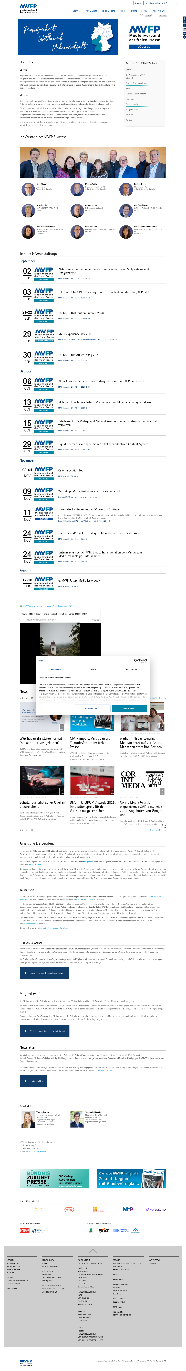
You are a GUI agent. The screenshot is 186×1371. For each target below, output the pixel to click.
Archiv (115, 1274)
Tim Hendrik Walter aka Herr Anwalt (90, 1274)
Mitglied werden (13, 1266)
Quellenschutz (28, 797)
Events (134, 11)
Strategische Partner (122, 1315)
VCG (21, 733)
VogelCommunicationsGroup (33, 733)
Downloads (117, 1294)
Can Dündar (82, 1281)
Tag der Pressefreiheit (87, 1292)
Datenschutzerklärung (104, 1070)
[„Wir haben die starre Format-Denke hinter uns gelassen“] (42, 716)
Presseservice (118, 1279)
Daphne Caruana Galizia (86, 1287)
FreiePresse (106, 733)
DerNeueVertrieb (80, 797)
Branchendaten (84, 1314)
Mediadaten (142, 1361)
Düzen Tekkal (82, 1278)
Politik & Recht (108, 11)
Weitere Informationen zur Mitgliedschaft (47, 1031)
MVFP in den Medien (120, 1291)
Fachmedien (82, 1321)
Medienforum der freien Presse (90, 1337)
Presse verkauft (47, 1274)
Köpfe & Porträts (85, 1318)
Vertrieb (103, 797)
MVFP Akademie (13, 1289)
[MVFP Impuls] (184, 33)
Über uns (76, 11)
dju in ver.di (88, 899)
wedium (131, 733)
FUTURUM (90, 797)
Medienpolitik (83, 733)
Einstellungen (91, 708)
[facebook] (184, 18)
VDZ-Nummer (118, 1312)
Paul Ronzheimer (83, 1268)
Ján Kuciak (81, 1284)
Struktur (10, 1272)
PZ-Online (153, 1263)
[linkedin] (184, 29)
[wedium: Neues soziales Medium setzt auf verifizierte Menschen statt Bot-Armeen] (142, 716)
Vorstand (10, 1278)
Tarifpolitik (82, 1301)
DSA (138, 797)
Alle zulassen (129, 708)
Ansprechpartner (49, 1292)
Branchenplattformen (51, 1286)
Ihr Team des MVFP (13, 1284)
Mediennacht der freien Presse (90, 1340)
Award (97, 797)
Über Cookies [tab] (131, 669)
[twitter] (184, 21)
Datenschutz (109, 1361)
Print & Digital (91, 11)
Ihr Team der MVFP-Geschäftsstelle (127, 1263)
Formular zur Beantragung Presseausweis (47, 973)
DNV (71, 797)
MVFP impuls (117, 1307)
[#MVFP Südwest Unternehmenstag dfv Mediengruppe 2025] (46, 606)
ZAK (124, 797)
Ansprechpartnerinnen (120, 1284)
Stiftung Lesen (47, 1281)
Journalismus (151, 733)
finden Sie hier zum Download (55, 928)
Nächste (162, 698)
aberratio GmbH (161, 1361)
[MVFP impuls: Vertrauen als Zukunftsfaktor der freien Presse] (92, 716)
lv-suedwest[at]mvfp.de (36, 1151)
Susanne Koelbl (83, 1271)
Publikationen (119, 1302)
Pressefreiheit (94, 733)
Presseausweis (119, 1299)
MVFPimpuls (47, 733)
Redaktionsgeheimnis (41, 797)
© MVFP (150, 1361)
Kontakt (118, 1361)
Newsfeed (116, 1288)
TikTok (158, 733)
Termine (81, 1331)
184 (157, 698)
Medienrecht (131, 797)
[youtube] (184, 25)
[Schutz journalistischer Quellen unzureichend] (42, 780)
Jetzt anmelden (36, 1081)
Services (144, 11)
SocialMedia (124, 733)
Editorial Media (47, 1271)
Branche (123, 11)
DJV (77, 899)
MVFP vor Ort (158, 11)
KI (100, 733)
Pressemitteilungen (121, 1269)
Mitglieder (89, 861)
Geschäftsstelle (34, 864)
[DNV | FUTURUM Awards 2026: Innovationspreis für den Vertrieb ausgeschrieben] (92, 780)
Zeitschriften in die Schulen (51, 1278)
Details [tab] (93, 669)
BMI (21, 797)
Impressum (99, 1361)
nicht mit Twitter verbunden (141, 14)
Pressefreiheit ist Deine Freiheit (90, 1263)
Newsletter (138, 3)
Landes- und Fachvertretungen (17, 1281)
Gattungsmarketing (50, 1266)
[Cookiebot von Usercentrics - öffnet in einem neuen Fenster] (136, 661)
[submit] (177, 3)
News (44, 1263)
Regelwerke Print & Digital (53, 1289)
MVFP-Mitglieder (13, 1269)
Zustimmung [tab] (55, 669)
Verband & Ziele (13, 1263)
